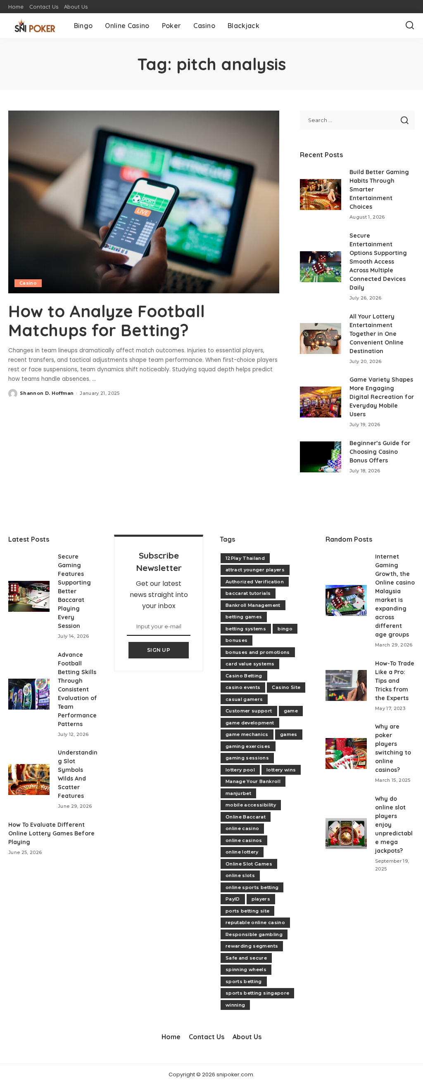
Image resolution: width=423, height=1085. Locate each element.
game (291, 711)
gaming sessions (247, 758)
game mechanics (247, 734)
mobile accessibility (251, 805)
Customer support (249, 711)
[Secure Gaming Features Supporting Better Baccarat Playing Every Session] (29, 596)
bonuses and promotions (258, 652)
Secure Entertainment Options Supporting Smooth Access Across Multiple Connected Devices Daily (378, 261)
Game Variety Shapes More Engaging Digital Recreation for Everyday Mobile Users (381, 397)
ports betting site (247, 911)
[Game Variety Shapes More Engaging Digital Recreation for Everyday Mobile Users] (320, 402)
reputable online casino (255, 922)
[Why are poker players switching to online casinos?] (346, 753)
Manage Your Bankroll (253, 781)
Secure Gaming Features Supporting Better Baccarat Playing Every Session (74, 591)
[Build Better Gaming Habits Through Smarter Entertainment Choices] (320, 194)
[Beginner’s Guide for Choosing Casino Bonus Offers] (320, 456)
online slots (240, 875)
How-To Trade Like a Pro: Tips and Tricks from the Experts (394, 681)
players (261, 899)
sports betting (244, 981)
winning (235, 1005)
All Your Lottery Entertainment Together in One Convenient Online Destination (376, 334)
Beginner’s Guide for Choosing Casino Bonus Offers (379, 451)
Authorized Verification (255, 582)
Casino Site (286, 687)
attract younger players (255, 570)
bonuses (236, 640)
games (288, 734)
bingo (285, 629)
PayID (233, 899)
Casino (28, 283)
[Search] (410, 25)
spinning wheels (246, 969)
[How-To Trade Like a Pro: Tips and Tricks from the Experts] (346, 685)
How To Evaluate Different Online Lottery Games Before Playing (51, 833)
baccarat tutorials (248, 593)
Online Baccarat (246, 817)
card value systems (250, 664)
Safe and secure (246, 958)
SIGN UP (158, 650)
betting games (244, 617)
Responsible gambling (254, 934)
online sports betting (252, 887)
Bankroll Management (253, 605)
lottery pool (240, 770)
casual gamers (244, 699)
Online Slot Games (249, 864)
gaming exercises (248, 746)
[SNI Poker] (35, 25)
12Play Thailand (245, 558)
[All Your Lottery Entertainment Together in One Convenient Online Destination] (320, 338)
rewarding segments (252, 946)
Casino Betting (244, 676)
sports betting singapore (257, 993)
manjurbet (238, 793)
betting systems (246, 629)
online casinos (244, 840)
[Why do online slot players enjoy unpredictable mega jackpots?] (346, 833)
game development (250, 723)
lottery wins (281, 770)
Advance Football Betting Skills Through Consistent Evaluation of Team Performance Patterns (77, 689)
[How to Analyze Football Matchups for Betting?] (143, 202)
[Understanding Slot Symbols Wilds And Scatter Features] (29, 779)
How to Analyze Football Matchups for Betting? (106, 320)
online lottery (242, 852)
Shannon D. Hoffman (47, 393)
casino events (243, 687)
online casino (242, 828)
